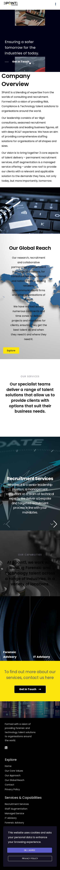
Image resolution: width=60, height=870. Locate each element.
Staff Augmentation (16, 808)
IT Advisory (11, 818)
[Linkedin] (6, 748)
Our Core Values (14, 770)
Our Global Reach (14, 780)
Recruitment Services (17, 804)
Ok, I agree (29, 850)
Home (8, 766)
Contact (9, 784)
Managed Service (14, 813)
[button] (53, 524)
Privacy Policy (12, 789)
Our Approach (12, 775)
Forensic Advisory (14, 822)
